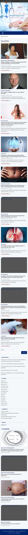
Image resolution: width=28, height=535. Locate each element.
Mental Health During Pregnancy (7, 60)
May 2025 (3, 398)
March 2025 (3, 401)
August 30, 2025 (4, 248)
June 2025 (3, 396)
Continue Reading (5, 70)
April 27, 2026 (3, 477)
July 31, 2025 (3, 279)
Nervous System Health (5, 90)
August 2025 (4, 393)
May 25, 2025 (3, 340)
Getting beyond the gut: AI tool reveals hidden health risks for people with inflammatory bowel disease (13, 307)
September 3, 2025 (4, 188)
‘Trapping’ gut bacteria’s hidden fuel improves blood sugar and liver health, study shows (13, 276)
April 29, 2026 (3, 452)
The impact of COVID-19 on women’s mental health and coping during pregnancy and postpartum (12, 451)
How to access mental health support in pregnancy (12, 363)
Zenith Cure (3, 424)
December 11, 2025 (4, 95)
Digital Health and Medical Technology (10, 413)
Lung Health (3, 153)
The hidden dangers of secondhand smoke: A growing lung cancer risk (13, 246)
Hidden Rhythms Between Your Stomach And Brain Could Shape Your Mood (12, 216)
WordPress (18, 532)
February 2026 (4, 382)
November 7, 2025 (4, 126)
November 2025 (4, 387)
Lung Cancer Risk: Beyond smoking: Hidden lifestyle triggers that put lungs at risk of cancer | (14, 156)
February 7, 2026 (4, 65)
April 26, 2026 (3, 502)
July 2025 (3, 394)
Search (2, 349)
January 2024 (4, 405)
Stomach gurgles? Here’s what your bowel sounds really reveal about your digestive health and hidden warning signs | (14, 124)
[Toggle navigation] (2, 33)
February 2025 (4, 403)
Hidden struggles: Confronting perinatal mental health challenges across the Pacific (13, 62)
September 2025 (4, 391)
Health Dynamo (12, 531)
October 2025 (4, 389)
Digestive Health (4, 120)
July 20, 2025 (3, 310)
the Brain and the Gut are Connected (9, 370)
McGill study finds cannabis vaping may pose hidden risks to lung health (12, 338)
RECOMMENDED (5, 429)
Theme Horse (22, 531)
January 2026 (4, 384)
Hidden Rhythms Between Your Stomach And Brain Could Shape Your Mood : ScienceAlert (12, 186)
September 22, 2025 (5, 158)
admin (9, 65)
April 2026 (3, 381)
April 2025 (3, 399)
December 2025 (4, 386)
